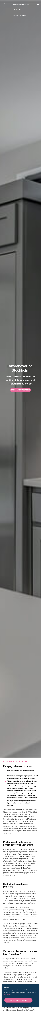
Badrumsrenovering (21, 4)
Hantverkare (18, 10)
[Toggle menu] (38, 4)
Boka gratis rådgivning (20, 390)
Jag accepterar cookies (18, 1000)
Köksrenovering (19, 15)
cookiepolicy (7, 994)
